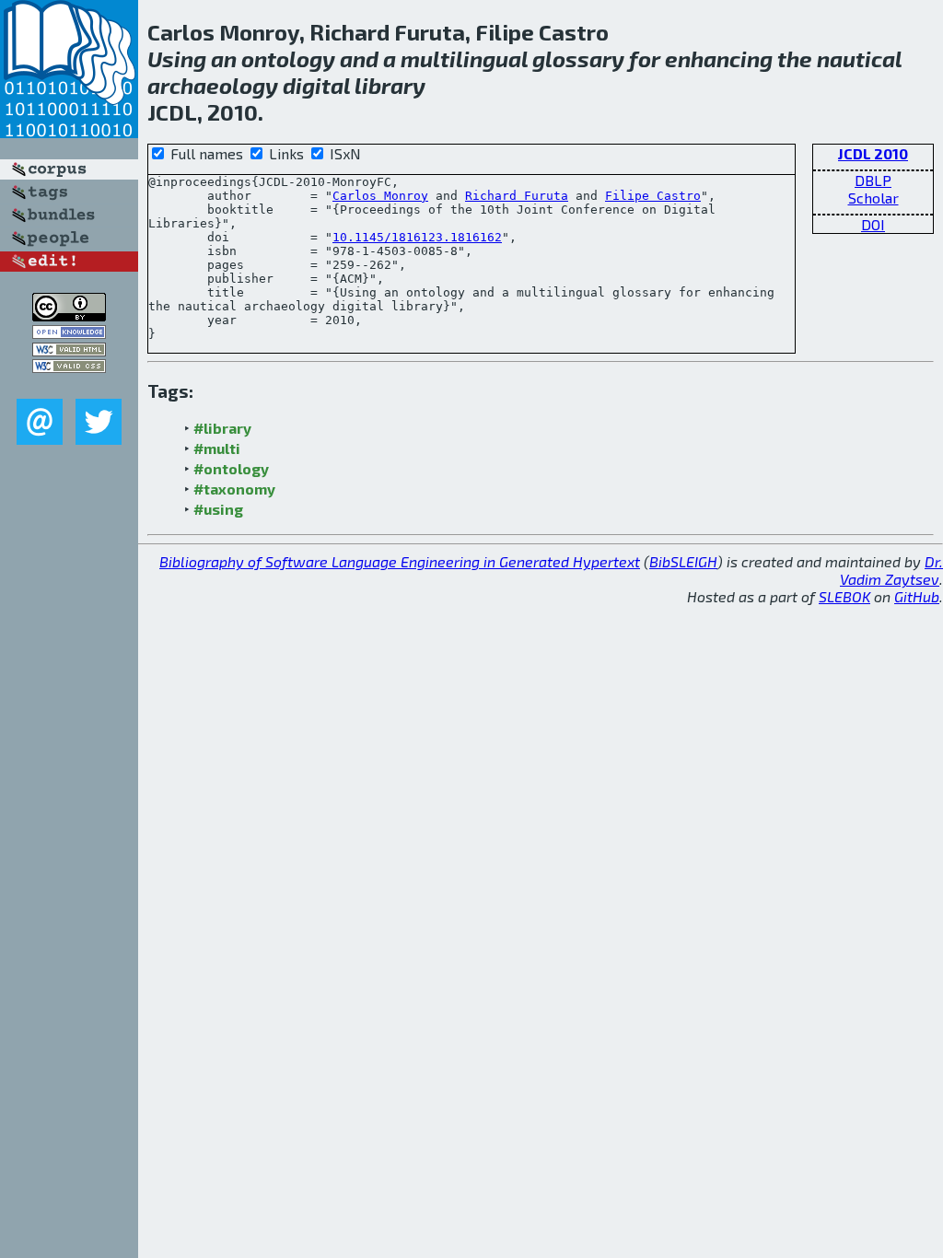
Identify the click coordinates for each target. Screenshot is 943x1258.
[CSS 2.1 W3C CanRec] (69, 385)
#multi (216, 448)
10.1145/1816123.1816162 (417, 237)
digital (316, 85)
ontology (288, 58)
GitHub (916, 596)
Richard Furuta (516, 196)
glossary (578, 58)
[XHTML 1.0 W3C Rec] (69, 350)
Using (176, 58)
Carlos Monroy (380, 196)
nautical (859, 58)
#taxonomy (234, 488)
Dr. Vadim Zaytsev (891, 570)
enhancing (719, 58)
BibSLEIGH (683, 561)
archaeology (212, 85)
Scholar (873, 197)
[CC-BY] (69, 315)
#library (222, 428)
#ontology (231, 468)
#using (218, 509)
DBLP (873, 180)
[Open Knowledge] (69, 333)
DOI (873, 224)
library (390, 85)
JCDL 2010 (873, 153)
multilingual (464, 58)
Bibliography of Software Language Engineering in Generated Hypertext (399, 561)
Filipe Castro (653, 196)
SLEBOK (844, 596)
